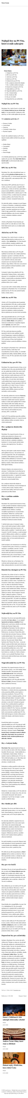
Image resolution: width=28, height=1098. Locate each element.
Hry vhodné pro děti (11, 95)
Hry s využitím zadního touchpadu (15, 85)
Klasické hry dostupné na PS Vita (15, 87)
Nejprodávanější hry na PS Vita (14, 91)
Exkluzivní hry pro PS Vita (13, 81)
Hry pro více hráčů (11, 97)
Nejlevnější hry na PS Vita (13, 89)
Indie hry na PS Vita (11, 79)
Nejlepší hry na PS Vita (12, 73)
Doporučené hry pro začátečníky (15, 99)
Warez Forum (5, 3)
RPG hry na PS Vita (11, 75)
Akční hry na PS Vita (12, 77)
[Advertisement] (14, 21)
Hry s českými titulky (12, 93)
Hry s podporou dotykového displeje (15, 83)
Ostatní (24, 996)
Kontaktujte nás (17, 990)
